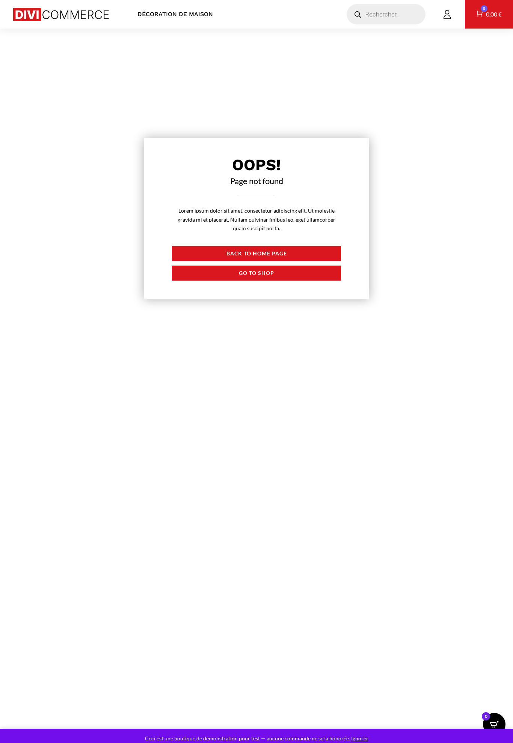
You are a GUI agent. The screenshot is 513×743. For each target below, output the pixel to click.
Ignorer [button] (359, 738)
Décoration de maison (175, 14)
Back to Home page (256, 253)
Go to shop (256, 273)
